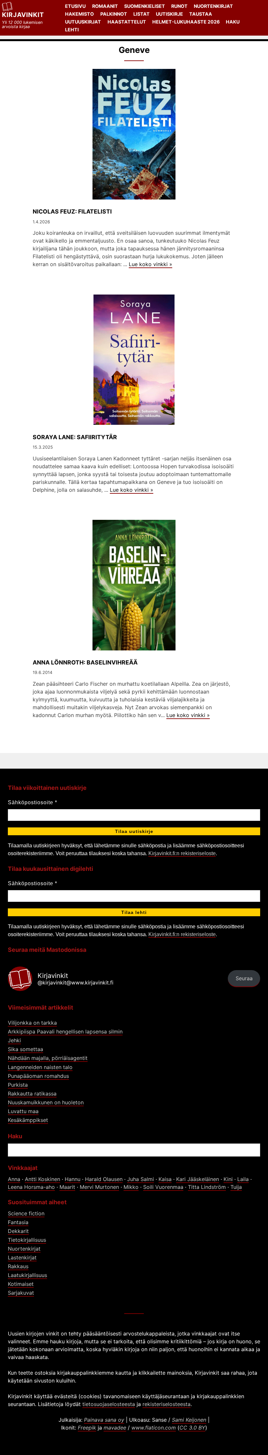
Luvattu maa (23, 1111)
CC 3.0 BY (192, 1427)
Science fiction (26, 1213)
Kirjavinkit (23, 15)
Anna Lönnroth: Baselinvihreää (85, 662)
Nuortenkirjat (213, 6)
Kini (228, 1179)
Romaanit (105, 6)
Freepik (87, 1427)
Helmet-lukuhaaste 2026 (186, 21)
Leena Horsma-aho (31, 1187)
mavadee (115, 1427)
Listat (141, 14)
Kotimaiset (21, 1284)
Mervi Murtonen (99, 1187)
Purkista (18, 1084)
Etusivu (75, 6)
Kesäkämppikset (28, 1120)
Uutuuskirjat (83, 21)
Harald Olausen (104, 1179)
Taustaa (200, 14)
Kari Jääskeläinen (197, 1179)
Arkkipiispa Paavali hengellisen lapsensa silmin (65, 1031)
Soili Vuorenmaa (163, 1187)
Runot (179, 6)
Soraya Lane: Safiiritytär (75, 437)
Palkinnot (113, 14)
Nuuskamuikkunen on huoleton (46, 1102)
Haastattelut (127, 21)
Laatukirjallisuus (27, 1275)
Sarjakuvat (21, 1292)
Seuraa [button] (244, 978)
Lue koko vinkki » (150, 264)
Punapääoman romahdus (38, 1076)
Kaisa (165, 1179)
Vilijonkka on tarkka (32, 1022)
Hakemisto (79, 14)
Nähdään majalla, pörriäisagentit (48, 1058)
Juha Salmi (140, 1179)
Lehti (72, 29)
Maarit (67, 1187)
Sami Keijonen (189, 1419)
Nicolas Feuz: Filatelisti (72, 211)
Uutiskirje (169, 14)
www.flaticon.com (153, 1427)
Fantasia (18, 1222)
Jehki (14, 1040)
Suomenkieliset (144, 6)
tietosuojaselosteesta (108, 1404)
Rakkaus (18, 1266)
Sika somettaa (25, 1049)
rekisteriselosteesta (166, 1404)
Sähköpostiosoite (32, 802)
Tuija (236, 1187)
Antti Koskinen (42, 1179)
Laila (243, 1179)
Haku (233, 21)
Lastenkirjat (22, 1257)
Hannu (72, 1179)
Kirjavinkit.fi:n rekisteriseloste (182, 853)
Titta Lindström (207, 1187)
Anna (14, 1179)
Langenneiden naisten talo (40, 1067)
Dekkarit (18, 1231)
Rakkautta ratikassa (32, 1093)
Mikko (131, 1187)
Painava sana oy (104, 1419)
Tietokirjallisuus (27, 1240)
